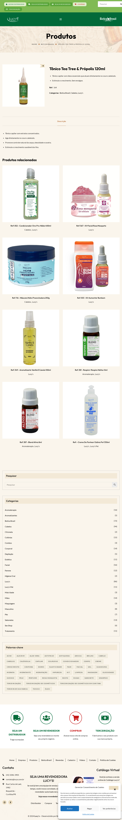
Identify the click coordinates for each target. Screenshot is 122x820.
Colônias (8, 537)
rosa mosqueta (49, 678)
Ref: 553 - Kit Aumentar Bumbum (91, 298)
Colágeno (53, 661)
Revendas (60, 760)
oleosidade (108, 672)
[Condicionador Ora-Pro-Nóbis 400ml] (30, 193)
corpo (87, 661)
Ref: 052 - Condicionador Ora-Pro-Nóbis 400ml (31, 226)
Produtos (33, 760)
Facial (7, 565)
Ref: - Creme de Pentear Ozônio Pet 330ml (91, 442)
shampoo (103, 678)
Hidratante (25, 672)
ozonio (10, 678)
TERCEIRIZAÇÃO (105, 730)
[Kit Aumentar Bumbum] (91, 266)
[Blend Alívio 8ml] (30, 410)
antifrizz (49, 656)
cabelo (102, 656)
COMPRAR (76, 730)
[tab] (61, 121)
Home (34, 44)
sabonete (89, 678)
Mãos (7, 598)
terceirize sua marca (17, 689)
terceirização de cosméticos (40, 683)
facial (80, 667)
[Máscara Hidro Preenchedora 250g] (30, 266)
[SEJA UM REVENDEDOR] (46, 718)
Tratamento (10, 631)
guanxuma (102, 667)
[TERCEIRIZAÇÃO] (105, 718)
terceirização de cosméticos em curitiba (80, 683)
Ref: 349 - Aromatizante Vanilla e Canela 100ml (31, 370)
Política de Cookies (88, 814)
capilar (39, 661)
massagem (92, 672)
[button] (113, 788)
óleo (47, 689)
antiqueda (64, 656)
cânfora (29, 667)
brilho (90, 656)
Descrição (61, 121)
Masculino (9, 609)
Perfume (33, 678)
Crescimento (13, 667)
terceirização (14, 683)
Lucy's (80, 93)
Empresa (21, 760)
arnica (78, 656)
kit (68, 672)
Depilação (9, 554)
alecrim (21, 656)
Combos (8, 543)
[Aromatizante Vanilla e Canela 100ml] (30, 338)
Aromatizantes (11, 515)
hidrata (11, 672)
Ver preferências (109, 809)
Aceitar (70, 809)
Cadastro (71, 760)
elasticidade (55, 667)
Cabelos (74, 93)
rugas (76, 678)
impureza (57, 672)
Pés (6, 614)
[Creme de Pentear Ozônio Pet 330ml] (91, 410)
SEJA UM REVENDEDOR (46, 730)
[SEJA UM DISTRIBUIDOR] (17, 718)
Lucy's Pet (94, 446)
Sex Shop (8, 625)
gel (89, 667)
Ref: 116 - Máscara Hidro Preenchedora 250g (31, 298)
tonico (36, 689)
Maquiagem (10, 603)
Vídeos (82, 760)
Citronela (9, 532)
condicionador (71, 661)
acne (9, 656)
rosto (65, 678)
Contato (92, 760)
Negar (89, 809)
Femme (8, 570)
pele (21, 678)
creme (98, 661)
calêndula (25, 661)
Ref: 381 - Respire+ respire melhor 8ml (91, 370)
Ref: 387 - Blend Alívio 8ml (31, 442)
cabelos (11, 661)
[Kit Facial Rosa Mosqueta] (91, 193)
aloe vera (34, 656)
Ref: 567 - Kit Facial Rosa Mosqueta (91, 226)
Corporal (8, 548)
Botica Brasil (47, 44)
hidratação (42, 672)
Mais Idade (9, 592)
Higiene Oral (10, 576)
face (69, 667)
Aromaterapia (88, 374)
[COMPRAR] (75, 718)
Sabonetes (9, 620)
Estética (8, 559)
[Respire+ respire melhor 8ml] (91, 338)
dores (41, 667)
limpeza (79, 672)
